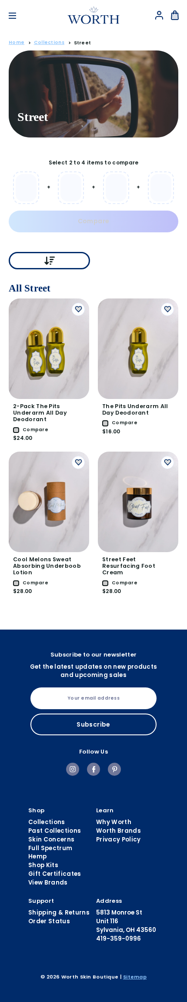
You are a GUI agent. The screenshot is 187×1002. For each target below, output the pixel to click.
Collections (46, 822)
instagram (72, 769)
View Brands (48, 882)
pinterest (114, 769)
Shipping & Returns (59, 912)
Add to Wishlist (78, 309)
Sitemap (135, 976)
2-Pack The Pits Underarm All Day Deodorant (40, 412)
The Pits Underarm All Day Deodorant (135, 409)
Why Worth (113, 822)
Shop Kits (43, 865)
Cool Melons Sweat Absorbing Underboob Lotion (47, 566)
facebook (93, 769)
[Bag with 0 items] (174, 15)
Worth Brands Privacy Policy (118, 835)
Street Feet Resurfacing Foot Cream (128, 566)
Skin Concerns (51, 839)
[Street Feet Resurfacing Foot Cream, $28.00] (138, 502)
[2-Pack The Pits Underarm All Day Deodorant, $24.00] (49, 348)
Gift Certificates (54, 874)
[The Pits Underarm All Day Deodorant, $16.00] (138, 348)
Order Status (49, 921)
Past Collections (54, 831)
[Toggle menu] (19, 15)
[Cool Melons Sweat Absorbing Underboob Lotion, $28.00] (49, 502)
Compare (93, 221)
